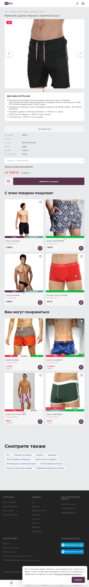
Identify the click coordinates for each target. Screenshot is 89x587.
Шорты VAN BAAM (54, 414)
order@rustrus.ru (68, 513)
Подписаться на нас (74, 545)
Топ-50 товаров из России (51, 464)
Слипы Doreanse (12, 295)
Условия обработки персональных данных (21, 560)
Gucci (24, 146)
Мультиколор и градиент (46, 459)
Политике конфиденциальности (68, 574)
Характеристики (39, 511)
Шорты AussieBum (54, 360)
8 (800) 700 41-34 (68, 504)
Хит (8, 455)
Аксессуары (8, 511)
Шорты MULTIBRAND (55, 241)
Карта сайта (37, 531)
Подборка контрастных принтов (50, 468)
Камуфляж (52, 455)
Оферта (6, 543)
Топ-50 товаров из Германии (18, 459)
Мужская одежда (10, 506)
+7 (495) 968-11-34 (68, 508)
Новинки (39, 455)
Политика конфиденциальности (17, 556)
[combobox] (44, 160)
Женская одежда (10, 515)
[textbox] (44, 160)
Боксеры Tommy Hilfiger (57, 295)
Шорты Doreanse (13, 241)
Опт (33, 502)
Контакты (36, 519)
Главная (11, 585)
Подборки (36, 515)
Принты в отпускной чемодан (19, 468)
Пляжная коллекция (22, 455)
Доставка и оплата (11, 548)
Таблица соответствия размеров (19, 167)
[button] (9, 53)
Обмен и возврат (10, 552)
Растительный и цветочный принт (21, 464)
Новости (36, 523)
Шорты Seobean (12, 360)
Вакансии (36, 527)
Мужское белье (9, 502)
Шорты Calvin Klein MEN (16, 414)
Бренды (35, 506)
